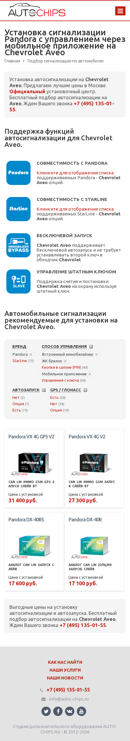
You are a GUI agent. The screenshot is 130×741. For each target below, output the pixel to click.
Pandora (20, 354)
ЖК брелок (52, 361)
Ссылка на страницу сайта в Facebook (58, 711)
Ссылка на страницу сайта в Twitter (46, 711)
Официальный (27, 91)
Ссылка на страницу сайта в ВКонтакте (69, 711)
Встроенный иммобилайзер (67, 354)
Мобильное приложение (64, 374)
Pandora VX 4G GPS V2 (31, 436)
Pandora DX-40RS (26, 519)
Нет (16, 397)
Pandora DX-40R (85, 519)
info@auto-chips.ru (69, 698)
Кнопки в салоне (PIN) (61, 367)
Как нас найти (65, 662)
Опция (18, 404)
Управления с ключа (60, 380)
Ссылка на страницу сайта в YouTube (81, 711)
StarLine (19, 360)
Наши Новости (65, 678)
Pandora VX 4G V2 (87, 436)
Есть (16, 410)
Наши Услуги (65, 670)
